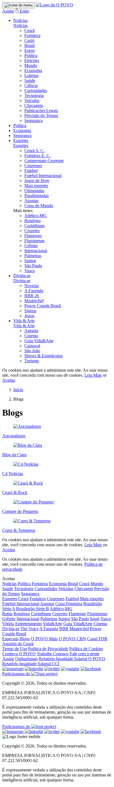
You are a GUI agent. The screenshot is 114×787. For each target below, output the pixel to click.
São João (32, 350)
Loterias (31, 75)
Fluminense (34, 240)
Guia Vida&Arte (38, 340)
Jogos (29, 315)
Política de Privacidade (48, 648)
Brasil (29, 45)
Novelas (31, 285)
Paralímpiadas (36, 195)
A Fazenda (33, 290)
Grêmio (31, 245)
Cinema (31, 335)
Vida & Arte (24, 320)
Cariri (29, 40)
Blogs (25, 638)
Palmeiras (32, 255)
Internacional (35, 250)
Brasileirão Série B (32, 608)
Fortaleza (32, 35)
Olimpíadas (34, 190)
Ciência (31, 85)
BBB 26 (31, 295)
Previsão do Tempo (41, 115)
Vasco (29, 270)
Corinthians (34, 225)
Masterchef (34, 300)
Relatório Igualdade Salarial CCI (30, 663)
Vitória (8, 623)
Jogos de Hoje (36, 180)
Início (18, 389)
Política (30, 55)
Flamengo (33, 235)
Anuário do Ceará (17, 643)
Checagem (33, 105)
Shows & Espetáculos (43, 355)
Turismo (31, 360)
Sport (94, 618)
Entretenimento (28, 623)
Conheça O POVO (19, 653)
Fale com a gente (84, 653)
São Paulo (33, 265)
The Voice (29, 628)
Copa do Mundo (38, 205)
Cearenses (33, 165)
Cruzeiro (32, 230)
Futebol (31, 170)
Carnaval (32, 345)
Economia (33, 70)
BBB (63, 628)
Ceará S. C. (34, 150)
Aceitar (8, 380)
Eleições (31, 60)
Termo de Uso (14, 648)
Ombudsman (26, 658)
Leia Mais (93, 375)
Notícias (20, 20)
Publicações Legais (41, 110)
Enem (29, 50)
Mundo (30, 65)
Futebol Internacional (42, 175)
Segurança (33, 120)
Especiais (10, 638)
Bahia (7, 613)
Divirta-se (21, 275)
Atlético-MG (35, 215)
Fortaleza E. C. (37, 155)
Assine (8, 11)
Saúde (29, 80)
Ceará (29, 30)
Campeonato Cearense (44, 160)
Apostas (31, 200)
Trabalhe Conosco (53, 653)
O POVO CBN (72, 638)
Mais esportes (36, 185)
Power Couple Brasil (42, 305)
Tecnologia (34, 95)
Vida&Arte (52, 623)
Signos (30, 310)
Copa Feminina (68, 603)
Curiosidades (35, 90)
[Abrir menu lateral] (18, 5)
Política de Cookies (86, 648)
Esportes (20, 140)
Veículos (31, 100)
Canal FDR (97, 638)
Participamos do (16, 673)
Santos (30, 260)
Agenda (31, 330)
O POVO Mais (44, 638)
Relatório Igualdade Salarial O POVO (72, 658)
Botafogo (32, 220)
